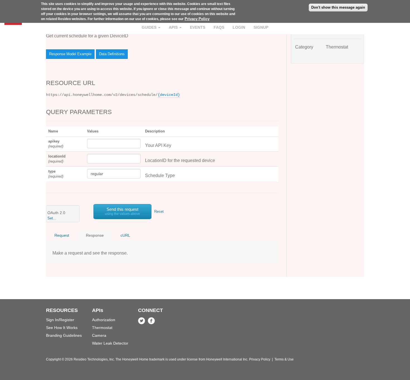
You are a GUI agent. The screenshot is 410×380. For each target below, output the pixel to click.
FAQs (219, 27)
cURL (125, 235)
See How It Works (62, 327)
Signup (261, 27)
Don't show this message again (338, 7)
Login (239, 27)
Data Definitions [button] (112, 54)
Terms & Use (284, 359)
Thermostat (102, 327)
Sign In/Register (60, 320)
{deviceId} (169, 95)
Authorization (103, 320)
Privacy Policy (197, 19)
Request (61, 235)
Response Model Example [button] (70, 54)
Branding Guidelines (64, 335)
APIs (174, 27)
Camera (99, 335)
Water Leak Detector (110, 343)
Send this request (122, 211)
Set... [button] (51, 218)
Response (95, 235)
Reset (159, 211)
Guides (150, 27)
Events (197, 27)
